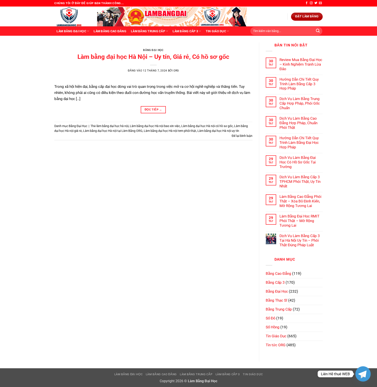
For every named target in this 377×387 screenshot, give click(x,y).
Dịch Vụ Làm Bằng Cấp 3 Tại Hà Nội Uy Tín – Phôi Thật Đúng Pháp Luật (299, 240)
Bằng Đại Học (153, 50)
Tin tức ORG (276, 345)
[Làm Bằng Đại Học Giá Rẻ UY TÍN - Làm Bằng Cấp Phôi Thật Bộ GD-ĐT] (72, 16)
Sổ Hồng (272, 327)
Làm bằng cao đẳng (110, 31)
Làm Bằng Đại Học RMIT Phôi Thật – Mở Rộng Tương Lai (299, 220)
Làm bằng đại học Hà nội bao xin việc (155, 126)
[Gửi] (318, 31)
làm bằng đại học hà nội (112, 126)
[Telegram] (363, 374)
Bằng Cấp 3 (275, 282)
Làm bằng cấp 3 (185, 31)
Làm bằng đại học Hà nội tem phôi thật (170, 130)
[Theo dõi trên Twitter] (315, 3)
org (176, 70)
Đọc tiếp (153, 109)
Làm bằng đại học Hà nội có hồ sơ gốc (207, 126)
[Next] (243, 46)
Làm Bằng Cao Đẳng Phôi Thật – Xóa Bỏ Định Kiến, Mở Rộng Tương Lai (300, 201)
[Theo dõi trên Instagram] (311, 3)
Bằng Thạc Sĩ (276, 300)
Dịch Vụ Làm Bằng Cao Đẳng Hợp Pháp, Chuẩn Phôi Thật (298, 123)
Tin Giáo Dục (216, 31)
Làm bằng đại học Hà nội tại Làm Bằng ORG (112, 130)
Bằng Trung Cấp (279, 309)
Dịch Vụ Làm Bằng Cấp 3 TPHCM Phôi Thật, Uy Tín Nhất (299, 181)
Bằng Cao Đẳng (278, 273)
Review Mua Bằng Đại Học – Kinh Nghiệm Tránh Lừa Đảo (300, 64)
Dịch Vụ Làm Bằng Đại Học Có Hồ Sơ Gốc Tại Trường (297, 162)
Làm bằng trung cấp (148, 31)
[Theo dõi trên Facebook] (306, 3)
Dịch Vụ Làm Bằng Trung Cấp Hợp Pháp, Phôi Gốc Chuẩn (299, 103)
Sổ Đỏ (270, 318)
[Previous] (64, 46)
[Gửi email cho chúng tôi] (320, 3)
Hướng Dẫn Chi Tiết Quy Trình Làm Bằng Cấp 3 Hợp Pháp (299, 84)
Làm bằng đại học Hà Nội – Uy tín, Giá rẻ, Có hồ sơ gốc (153, 56)
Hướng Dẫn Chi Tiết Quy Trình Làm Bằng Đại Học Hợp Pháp (299, 142)
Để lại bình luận (242, 135)
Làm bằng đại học (71, 31)
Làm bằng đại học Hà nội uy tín (218, 130)
